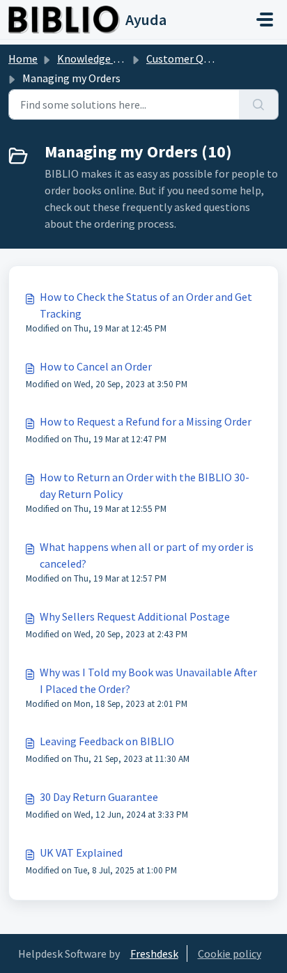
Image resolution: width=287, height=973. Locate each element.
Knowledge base (96, 58)
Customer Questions (195, 58)
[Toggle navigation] (265, 19)
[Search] (259, 104)
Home (23, 58)
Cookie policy (229, 953)
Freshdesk (154, 953)
